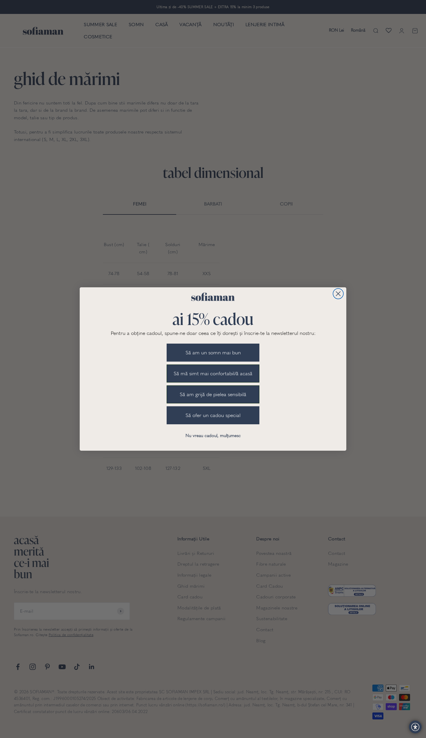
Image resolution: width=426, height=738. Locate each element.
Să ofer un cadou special (213, 415)
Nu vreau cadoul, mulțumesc (213, 435)
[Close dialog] (338, 293)
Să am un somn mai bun (213, 352)
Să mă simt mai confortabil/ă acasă (213, 373)
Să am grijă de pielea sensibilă (213, 394)
